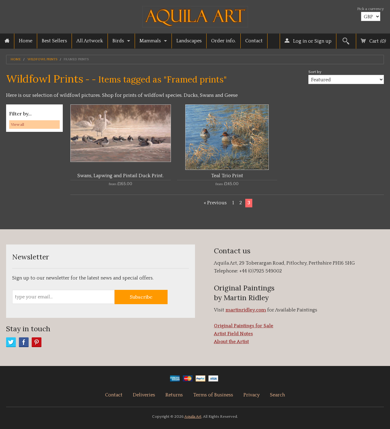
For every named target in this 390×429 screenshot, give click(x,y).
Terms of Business (213, 395)
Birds (118, 41)
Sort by (314, 72)
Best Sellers (54, 41)
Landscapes (189, 41)
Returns (174, 395)
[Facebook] (24, 342)
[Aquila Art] (195, 15)
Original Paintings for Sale (243, 326)
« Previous (215, 203)
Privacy (251, 395)
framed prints (76, 59)
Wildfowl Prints (42, 59)
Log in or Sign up (312, 41)
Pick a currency (370, 9)
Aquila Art (192, 416)
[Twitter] (11, 342)
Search (277, 395)
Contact (254, 41)
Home (25, 41)
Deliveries (144, 395)
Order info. (223, 41)
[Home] (7, 41)
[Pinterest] (36, 342)
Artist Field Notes (233, 333)
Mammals (150, 41)
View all (17, 124)
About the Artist (231, 341)
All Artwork (89, 41)
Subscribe (141, 297)
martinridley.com (245, 310)
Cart (376, 41)
